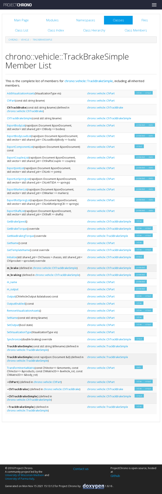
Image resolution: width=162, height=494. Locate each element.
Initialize (12, 257)
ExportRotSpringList (18, 200)
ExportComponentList (20, 147)
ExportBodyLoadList (19, 136)
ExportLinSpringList (18, 179)
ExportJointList (15, 168)
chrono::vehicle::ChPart (101, 93)
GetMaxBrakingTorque (20, 236)
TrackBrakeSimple (42, 39)
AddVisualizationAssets (21, 93)
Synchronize (14, 339)
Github (115, 476)
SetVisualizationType (19, 332)
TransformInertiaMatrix (21, 368)
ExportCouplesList (18, 157)
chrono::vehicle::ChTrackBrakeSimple (109, 118)
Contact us (81, 469)
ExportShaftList (16, 211)
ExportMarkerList (17, 189)
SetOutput (13, 325)
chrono (13, 39)
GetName (12, 243)
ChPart (11, 100)
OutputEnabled (16, 303)
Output (11, 296)
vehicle (25, 39)
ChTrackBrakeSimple (19, 118)
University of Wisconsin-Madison (24, 475)
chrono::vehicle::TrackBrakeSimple (89, 81)
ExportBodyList (16, 125)
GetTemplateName (18, 250)
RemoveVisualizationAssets (23, 310)
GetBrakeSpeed (16, 221)
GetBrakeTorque (17, 229)
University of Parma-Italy (19, 478)
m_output (12, 289)
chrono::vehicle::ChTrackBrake (25, 111)
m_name (12, 282)
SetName (12, 318)
